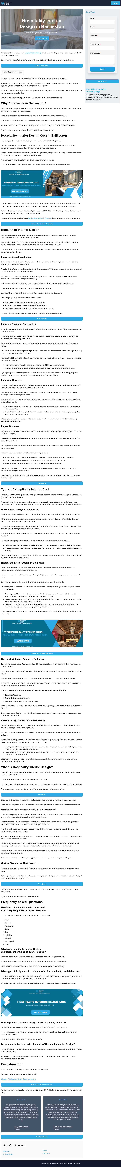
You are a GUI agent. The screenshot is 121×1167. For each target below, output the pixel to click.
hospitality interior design (33, 53)
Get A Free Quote (41, 1136)
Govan (20, 1079)
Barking (33, 1079)
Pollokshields (12, 1079)
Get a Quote (41, 38)
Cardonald (26, 1079)
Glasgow (4, 1079)
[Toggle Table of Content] (19, 72)
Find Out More (42, 318)
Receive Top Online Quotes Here (41, 1084)
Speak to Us (42, 483)
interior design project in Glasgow (39, 218)
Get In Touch (102, 81)
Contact (115, 3)
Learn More (42, 794)
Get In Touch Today (42, 65)
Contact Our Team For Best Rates (42, 223)
